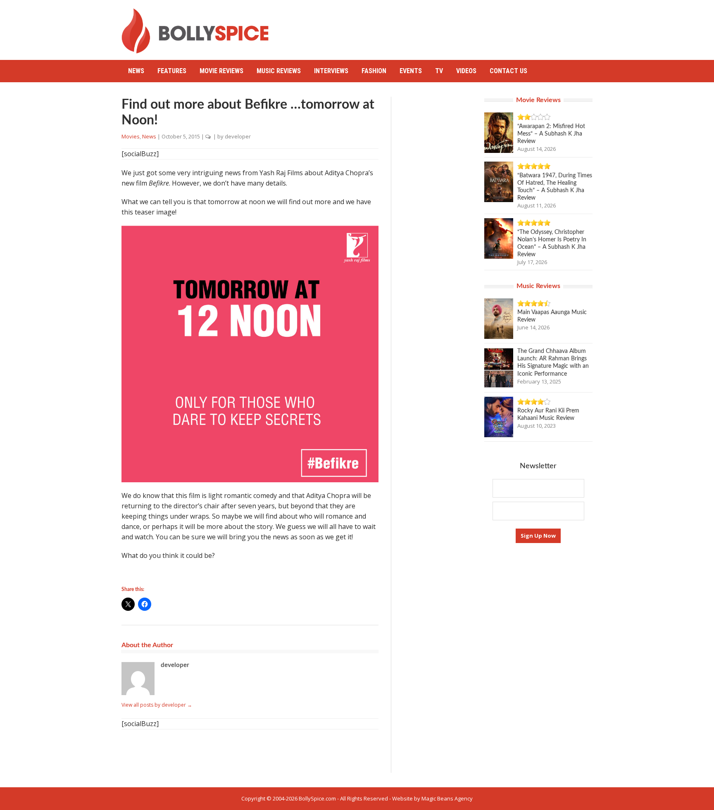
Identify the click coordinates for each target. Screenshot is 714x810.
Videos (466, 71)
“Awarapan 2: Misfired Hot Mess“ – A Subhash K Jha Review (551, 134)
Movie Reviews (221, 71)
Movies (130, 136)
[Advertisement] (442, 26)
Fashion (374, 71)
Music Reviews (279, 71)
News (136, 71)
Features (171, 71)
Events (411, 71)
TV (439, 71)
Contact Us (508, 71)
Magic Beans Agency (447, 798)
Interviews (331, 71)
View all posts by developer (156, 704)
